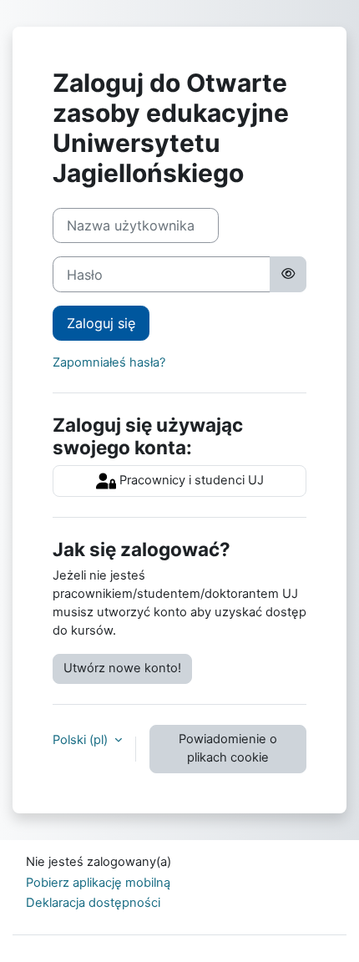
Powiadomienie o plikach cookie (228, 748)
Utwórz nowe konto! (122, 668)
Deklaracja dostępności (93, 902)
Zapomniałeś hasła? (109, 362)
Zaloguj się (101, 323)
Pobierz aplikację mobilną (98, 882)
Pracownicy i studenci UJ (190, 480)
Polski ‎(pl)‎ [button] (82, 739)
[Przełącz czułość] (288, 273)
